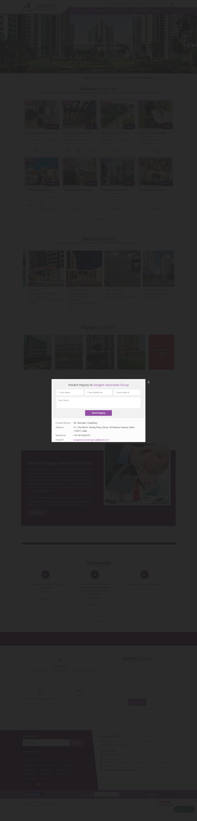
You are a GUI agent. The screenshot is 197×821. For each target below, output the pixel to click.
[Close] (148, 382)
